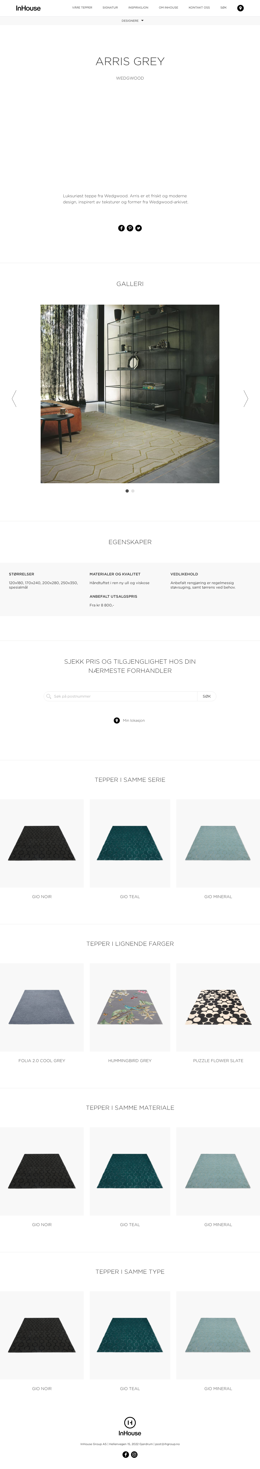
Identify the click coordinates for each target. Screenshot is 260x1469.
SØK (223, 7)
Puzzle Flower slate (218, 1060)
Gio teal (130, 896)
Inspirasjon (138, 7)
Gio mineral (218, 896)
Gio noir (42, 896)
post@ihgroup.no (167, 1444)
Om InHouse (168, 7)
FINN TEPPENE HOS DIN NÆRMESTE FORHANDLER (240, 8)
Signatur (110, 7)
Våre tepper (82, 7)
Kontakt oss (199, 7)
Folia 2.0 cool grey (41, 1060)
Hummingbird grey (130, 1060)
